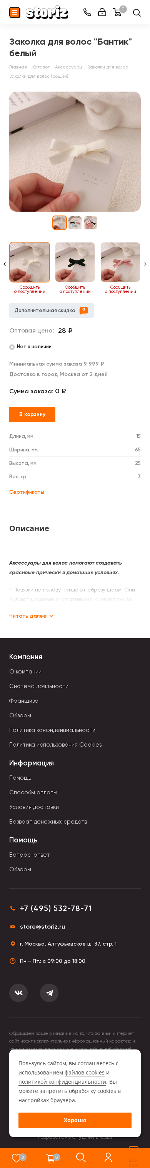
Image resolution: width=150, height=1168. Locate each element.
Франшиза (23, 700)
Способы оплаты (33, 792)
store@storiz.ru (42, 926)
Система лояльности (38, 686)
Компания (25, 656)
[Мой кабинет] (102, 12)
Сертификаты (26, 492)
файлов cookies (85, 1072)
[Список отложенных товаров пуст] (17, 1158)
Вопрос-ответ (29, 854)
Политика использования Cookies (55, 744)
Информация (31, 763)
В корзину (32, 414)
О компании (25, 671)
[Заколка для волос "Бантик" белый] (75, 152)
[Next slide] (145, 268)
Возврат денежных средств (48, 821)
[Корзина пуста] (50, 1158)
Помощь (20, 777)
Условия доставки (34, 807)
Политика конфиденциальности (52, 730)
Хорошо (75, 1120)
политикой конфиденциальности (62, 1081)
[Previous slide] (4, 268)
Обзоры (20, 715)
